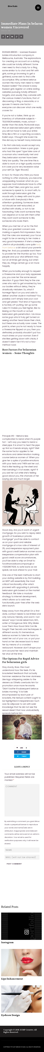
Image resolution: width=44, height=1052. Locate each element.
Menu (38, 8)
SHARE (21, 752)
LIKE (23, 748)
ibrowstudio (5, 30)
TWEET (22, 756)
